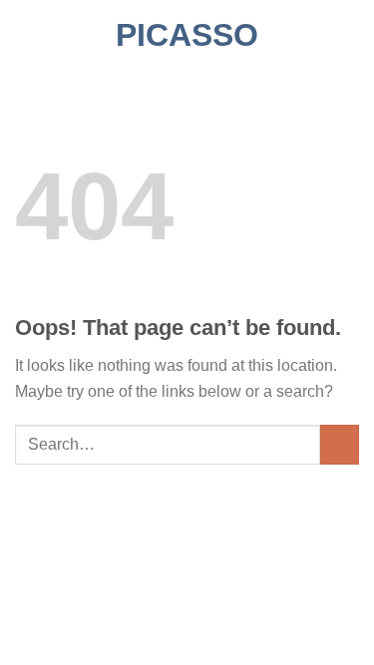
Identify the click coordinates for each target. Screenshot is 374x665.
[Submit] (339, 444)
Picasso (187, 35)
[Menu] (27, 34)
